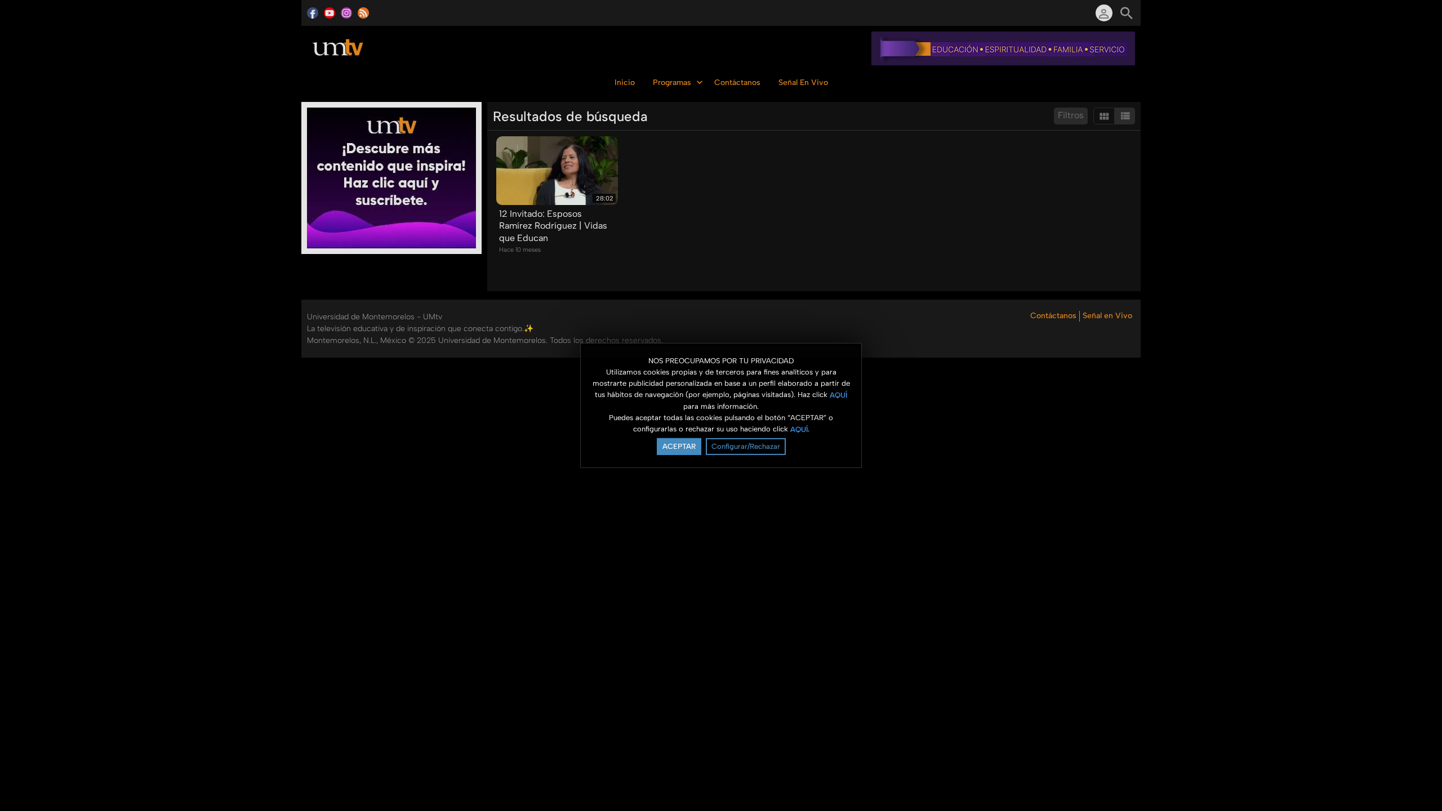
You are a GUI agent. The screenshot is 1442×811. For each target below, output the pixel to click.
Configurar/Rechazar (745, 446)
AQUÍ (838, 394)
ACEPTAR (679, 446)
